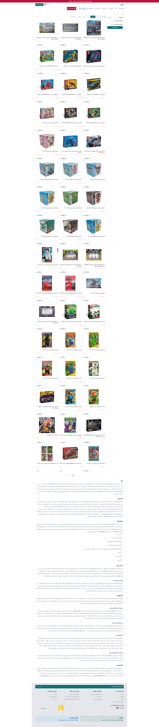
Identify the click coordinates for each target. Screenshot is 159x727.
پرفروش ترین (79, 16)
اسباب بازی (118, 13)
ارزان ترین (87, 16)
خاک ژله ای (54, 699)
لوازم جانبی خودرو (89, 8)
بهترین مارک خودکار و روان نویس (72, 697)
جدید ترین (93, 16)
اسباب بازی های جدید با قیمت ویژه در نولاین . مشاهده (80, 1)
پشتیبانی (122, 697)
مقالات (122, 699)
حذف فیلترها (109, 17)
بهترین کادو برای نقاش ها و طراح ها (71, 699)
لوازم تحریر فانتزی (53, 697)
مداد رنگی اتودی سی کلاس (95, 694)
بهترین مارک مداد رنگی (74, 694)
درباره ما (122, 694)
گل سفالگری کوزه (98, 699)
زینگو (56, 694)
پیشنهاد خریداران (72, 16)
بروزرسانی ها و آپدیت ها (118, 702)
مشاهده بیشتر (40, 686)
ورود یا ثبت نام (39, 4)
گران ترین (83, 16)
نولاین (122, 5)
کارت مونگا (99, 697)
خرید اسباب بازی (53, 524)
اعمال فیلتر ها (115, 27)
